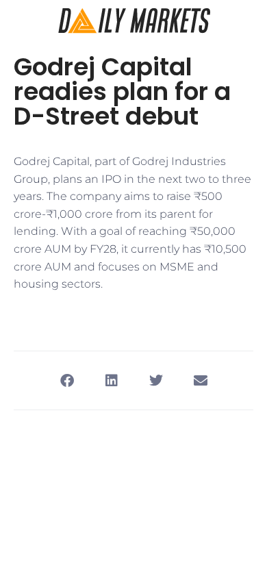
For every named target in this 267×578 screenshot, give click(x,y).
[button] (66, 380)
